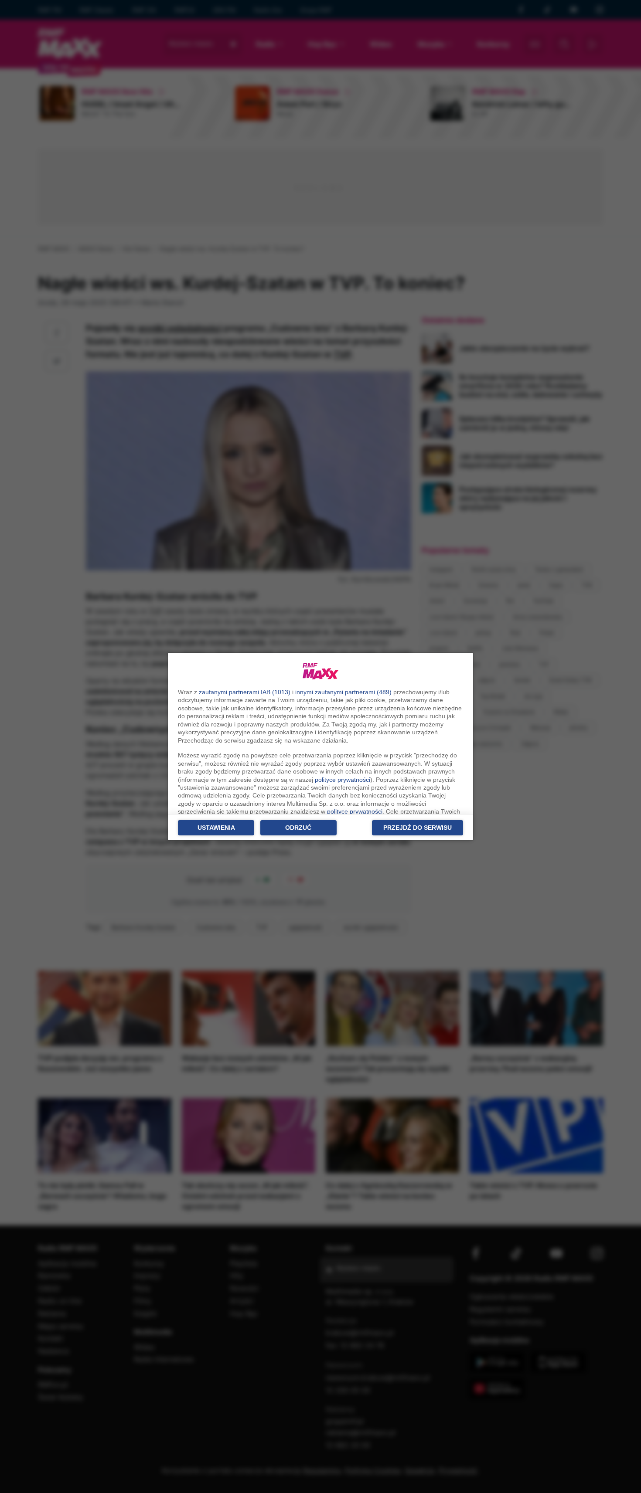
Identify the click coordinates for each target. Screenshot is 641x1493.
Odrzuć (298, 827)
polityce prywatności (342, 779)
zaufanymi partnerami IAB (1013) (244, 692)
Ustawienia (216, 827)
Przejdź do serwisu (417, 827)
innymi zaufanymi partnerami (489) (343, 692)
